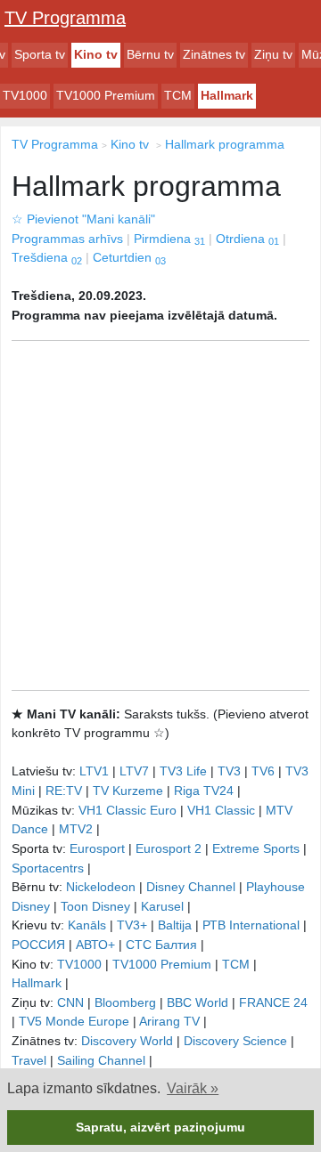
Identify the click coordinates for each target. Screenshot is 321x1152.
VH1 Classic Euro (127, 810)
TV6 (263, 771)
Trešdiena (47, 257)
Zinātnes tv (214, 54)
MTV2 (76, 829)
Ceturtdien (129, 257)
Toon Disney (95, 906)
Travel (29, 1060)
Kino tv (96, 54)
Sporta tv (39, 54)
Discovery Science (235, 1041)
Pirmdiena (169, 238)
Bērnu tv (150, 54)
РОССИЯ (38, 944)
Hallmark (227, 95)
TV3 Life (183, 771)
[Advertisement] (160, 515)
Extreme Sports (256, 848)
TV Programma (65, 18)
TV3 (229, 771)
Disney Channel (190, 887)
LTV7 (134, 771)
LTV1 (94, 771)
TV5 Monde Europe (74, 1021)
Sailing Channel (101, 1060)
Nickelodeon (101, 887)
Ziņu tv (273, 54)
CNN (70, 1002)
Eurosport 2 (169, 848)
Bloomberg (125, 1002)
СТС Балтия (161, 944)
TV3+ (132, 925)
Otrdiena (247, 238)
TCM (178, 95)
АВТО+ (95, 944)
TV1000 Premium (105, 95)
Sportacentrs (48, 868)
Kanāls (87, 925)
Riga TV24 (204, 790)
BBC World (197, 1002)
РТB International (251, 925)
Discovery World (127, 1041)
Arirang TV (169, 1021)
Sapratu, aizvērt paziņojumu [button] (160, 1127)
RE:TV (63, 790)
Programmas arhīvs (67, 238)
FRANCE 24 (273, 1002)
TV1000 (25, 95)
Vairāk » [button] (192, 1088)
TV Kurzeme (128, 790)
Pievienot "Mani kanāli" (83, 219)
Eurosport (97, 848)
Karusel (162, 906)
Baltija (175, 925)
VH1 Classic (221, 810)
